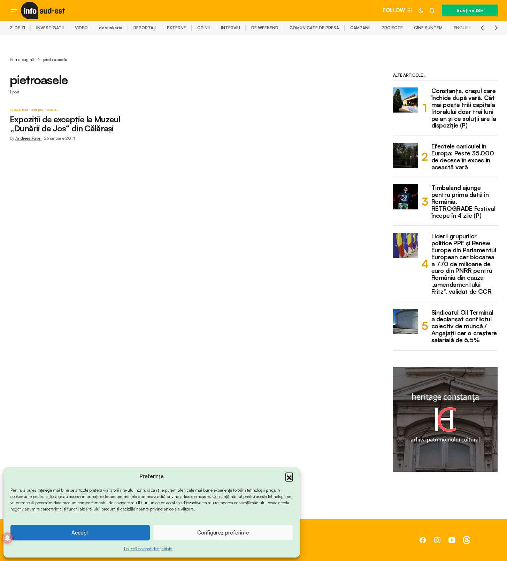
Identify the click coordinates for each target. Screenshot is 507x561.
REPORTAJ (144, 27)
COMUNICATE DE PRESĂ (314, 27)
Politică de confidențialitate (148, 548)
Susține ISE (469, 10)
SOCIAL (52, 110)
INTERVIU (230, 27)
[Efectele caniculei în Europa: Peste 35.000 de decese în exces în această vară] (405, 155)
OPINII (203, 27)
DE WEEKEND (264, 27)
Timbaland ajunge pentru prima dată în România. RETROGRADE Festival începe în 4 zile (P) (463, 201)
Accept (80, 532)
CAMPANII (360, 27)
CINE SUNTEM (428, 27)
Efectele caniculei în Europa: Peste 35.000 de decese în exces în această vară (462, 156)
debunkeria (110, 27)
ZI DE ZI (17, 27)
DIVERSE (37, 110)
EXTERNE (176, 27)
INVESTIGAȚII (50, 27)
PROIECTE (392, 27)
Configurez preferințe (223, 532)
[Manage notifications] (7, 538)
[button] (289, 476)
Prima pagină (22, 59)
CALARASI (20, 110)
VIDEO (81, 27)
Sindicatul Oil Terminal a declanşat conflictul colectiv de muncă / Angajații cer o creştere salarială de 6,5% (464, 326)
